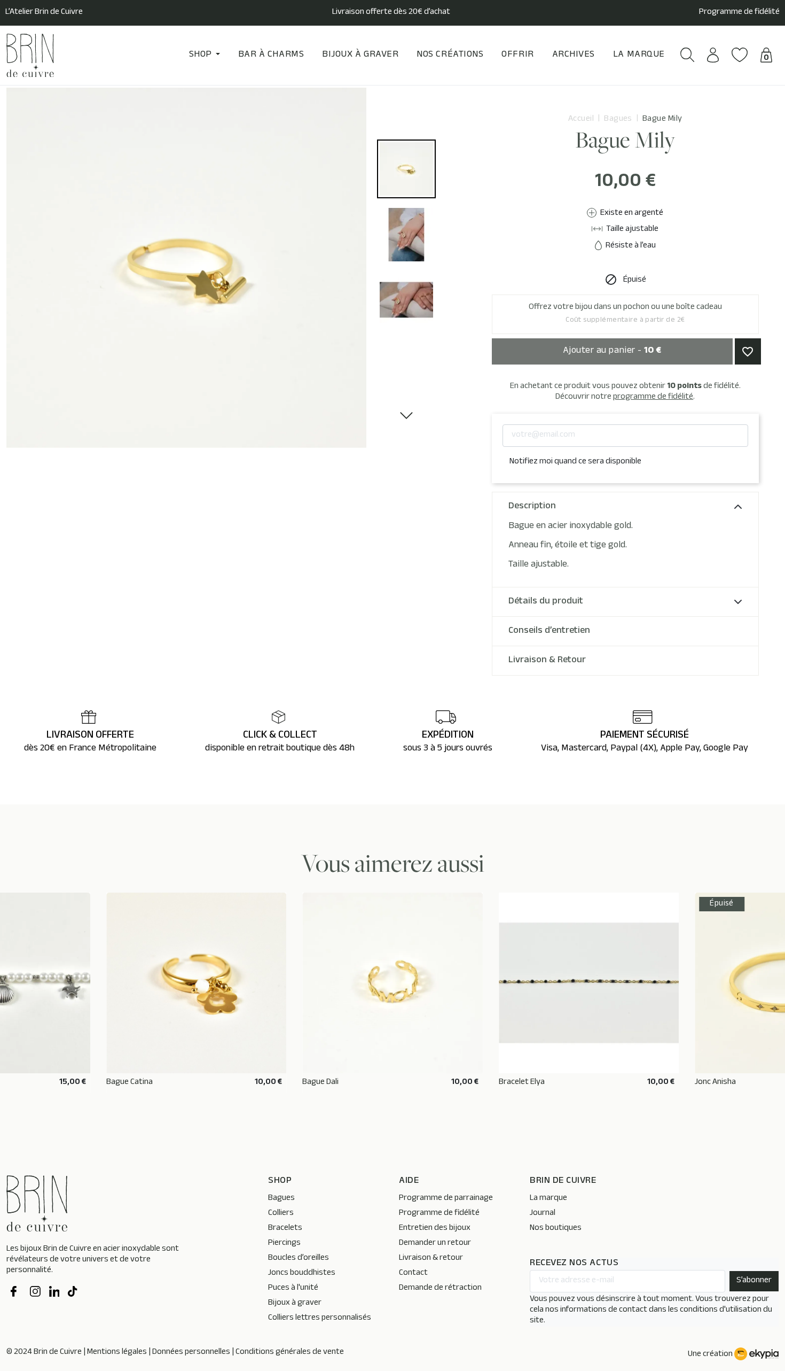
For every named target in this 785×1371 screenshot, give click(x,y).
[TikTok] (73, 1293)
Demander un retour (435, 1243)
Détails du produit (545, 602)
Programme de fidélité (739, 13)
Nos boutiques (556, 1228)
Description (532, 507)
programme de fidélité (653, 397)
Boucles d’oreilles (298, 1258)
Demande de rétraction (440, 1288)
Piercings (284, 1243)
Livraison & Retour (547, 661)
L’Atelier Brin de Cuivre (44, 13)
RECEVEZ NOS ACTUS (574, 1264)
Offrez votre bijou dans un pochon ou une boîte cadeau (625, 313)
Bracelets (285, 1228)
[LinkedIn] (54, 1293)
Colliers (281, 1213)
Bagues (281, 1198)
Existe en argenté (631, 213)
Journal (542, 1213)
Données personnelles (191, 1352)
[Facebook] (16, 1293)
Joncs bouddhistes (301, 1273)
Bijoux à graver (294, 1303)
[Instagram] (35, 1293)
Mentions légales (117, 1352)
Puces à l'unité (293, 1288)
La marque (548, 1198)
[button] (687, 54)
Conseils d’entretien (549, 631)
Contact (413, 1273)
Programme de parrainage (446, 1198)
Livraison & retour (431, 1258)
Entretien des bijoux (434, 1228)
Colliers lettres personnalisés (319, 1318)
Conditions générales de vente (290, 1352)
